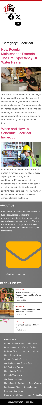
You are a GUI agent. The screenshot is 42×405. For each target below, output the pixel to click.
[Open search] (41, 38)
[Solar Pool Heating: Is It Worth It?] (7, 326)
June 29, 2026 (21, 300)
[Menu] (21, 32)
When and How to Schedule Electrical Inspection (16, 133)
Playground (20, 290)
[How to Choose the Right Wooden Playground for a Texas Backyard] (7, 295)
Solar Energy (20, 322)
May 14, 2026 (21, 314)
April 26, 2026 (21, 330)
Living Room (20, 306)
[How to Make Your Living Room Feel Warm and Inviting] (7, 310)
